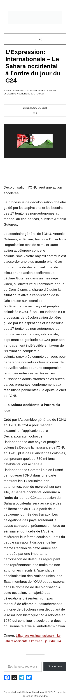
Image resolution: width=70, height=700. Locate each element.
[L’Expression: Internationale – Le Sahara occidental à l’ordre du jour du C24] (35, 140)
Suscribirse (55, 666)
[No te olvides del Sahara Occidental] (35, 17)
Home (7, 90)
